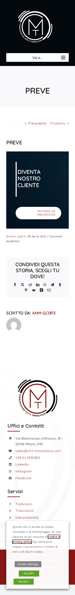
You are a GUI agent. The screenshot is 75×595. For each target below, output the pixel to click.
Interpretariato (27, 517)
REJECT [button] (24, 581)
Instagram (23, 471)
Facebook (23, 478)
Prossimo (57, 123)
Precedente (37, 123)
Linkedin (22, 464)
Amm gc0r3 (17, 236)
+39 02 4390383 (27, 458)
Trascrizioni (24, 510)
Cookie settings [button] (28, 564)
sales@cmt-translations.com (38, 451)
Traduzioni (23, 504)
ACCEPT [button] (29, 573)
